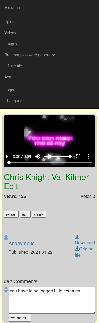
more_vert (92, 312)
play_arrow (7, 312)
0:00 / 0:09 (22, 312)
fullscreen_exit (82, 312)
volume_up (41, 312)
